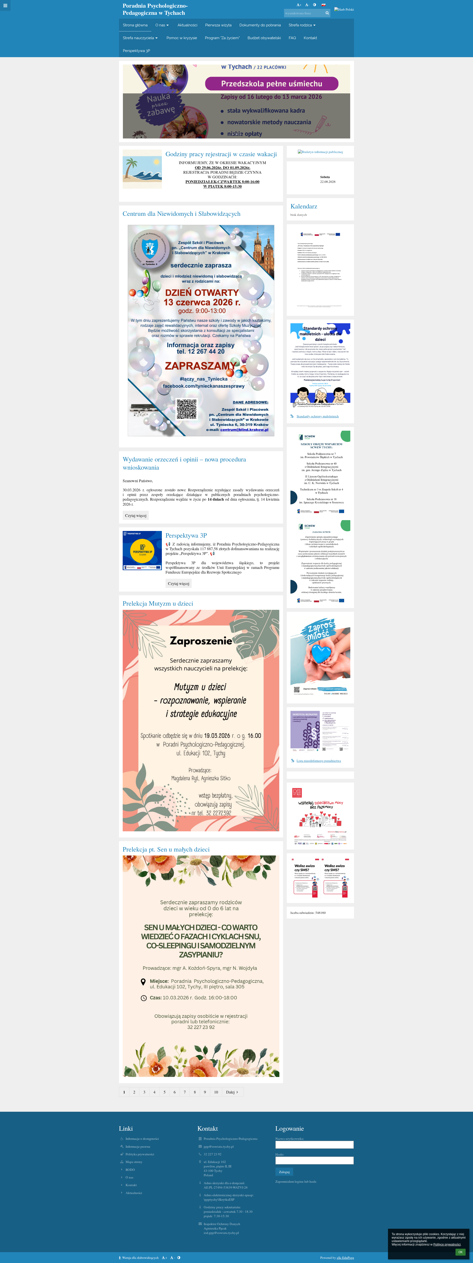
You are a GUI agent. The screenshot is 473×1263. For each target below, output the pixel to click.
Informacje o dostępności (142, 1138)
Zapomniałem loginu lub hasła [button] (295, 1181)
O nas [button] (160, 25)
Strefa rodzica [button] (300, 25)
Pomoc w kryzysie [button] (182, 38)
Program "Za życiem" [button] (222, 38)
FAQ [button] (292, 38)
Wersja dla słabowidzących (140, 1257)
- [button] (308, 4)
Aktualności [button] (187, 25)
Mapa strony (134, 1162)
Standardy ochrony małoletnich (318, 416)
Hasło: (279, 1154)
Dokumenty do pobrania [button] (260, 25)
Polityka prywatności (140, 1154)
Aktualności (134, 1193)
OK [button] (460, 1252)
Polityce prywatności (447, 1244)
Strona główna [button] (135, 25)
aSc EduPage (345, 1257)
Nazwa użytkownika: (289, 1138)
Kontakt (131, 1185)
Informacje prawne (138, 1146)
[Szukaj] (327, 13)
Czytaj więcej (136, 516)
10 (216, 1091)
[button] (314, 4)
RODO (130, 1169)
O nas (129, 1177)
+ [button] (301, 4)
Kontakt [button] (310, 38)
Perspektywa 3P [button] (136, 51)
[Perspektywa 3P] (142, 550)
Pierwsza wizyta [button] (218, 25)
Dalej (230, 1091)
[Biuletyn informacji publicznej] (320, 152)
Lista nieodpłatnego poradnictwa (319, 760)
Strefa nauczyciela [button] (138, 38)
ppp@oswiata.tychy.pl (219, 1146)
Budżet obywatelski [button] (264, 38)
